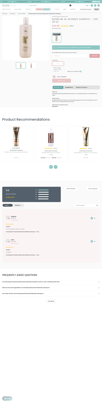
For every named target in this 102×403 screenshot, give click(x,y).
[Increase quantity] (62, 63)
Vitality (28, 9)
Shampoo (12, 13)
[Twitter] (95, 1)
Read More (55, 106)
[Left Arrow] (51, 167)
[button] (92, 218)
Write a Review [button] (70, 189)
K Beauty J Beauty (43, 9)
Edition (73, 9)
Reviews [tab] (7, 205)
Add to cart (61, 80)
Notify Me (94, 56)
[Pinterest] (99, 1)
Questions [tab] (17, 205)
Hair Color (6, 9)
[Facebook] (93, 1)
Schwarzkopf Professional (60, 16)
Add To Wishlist (61, 77)
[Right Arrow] (55, 167)
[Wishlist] (95, 5)
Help (87, 5)
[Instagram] (97, 1)
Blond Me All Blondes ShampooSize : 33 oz (75, 20)
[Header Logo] (9, 5)
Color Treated (21, 13)
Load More (51, 301)
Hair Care (17, 9)
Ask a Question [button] (92, 189)
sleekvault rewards (86, 9)
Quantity (55, 60)
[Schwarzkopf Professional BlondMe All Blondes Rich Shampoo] (51, 136)
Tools (57, 9)
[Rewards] (7, 398)
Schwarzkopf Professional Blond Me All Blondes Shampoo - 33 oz (22, 231)
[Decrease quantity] (53, 63)
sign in (96, 9)
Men (64, 9)
